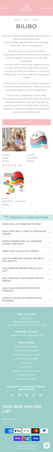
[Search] (43, 8)
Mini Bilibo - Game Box (14, 201)
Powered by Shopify (26, 448)
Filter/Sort (26, 122)
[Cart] (49, 8)
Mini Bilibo (32, 158)
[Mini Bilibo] (39, 139)
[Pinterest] (26, 395)
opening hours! (35, 335)
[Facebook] (12, 395)
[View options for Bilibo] (21, 146)
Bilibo (5, 158)
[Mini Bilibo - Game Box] (14, 183)
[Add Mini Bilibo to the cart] (46, 146)
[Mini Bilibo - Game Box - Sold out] (14, 190)
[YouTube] (33, 395)
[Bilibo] (14, 139)
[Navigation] (3, 8)
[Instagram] (19, 395)
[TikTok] (40, 395)
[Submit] (47, 419)
